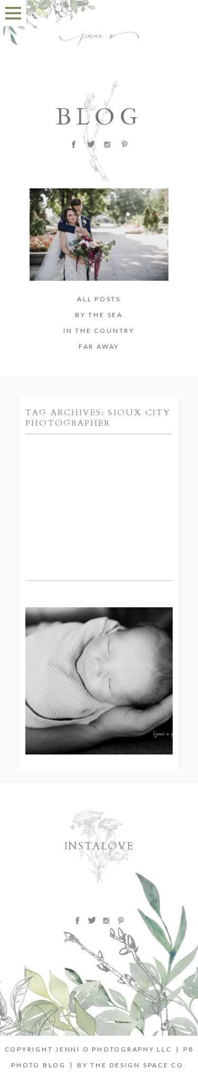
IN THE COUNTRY (99, 331)
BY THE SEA (99, 315)
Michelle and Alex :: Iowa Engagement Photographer (98, 457)
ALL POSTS (99, 299)
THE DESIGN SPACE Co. (138, 1065)
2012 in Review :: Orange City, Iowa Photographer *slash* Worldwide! (98, 630)
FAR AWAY (99, 346)
